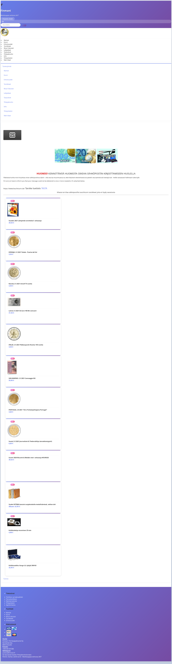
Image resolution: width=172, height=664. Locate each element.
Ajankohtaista (10, 605)
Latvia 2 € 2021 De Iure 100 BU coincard (22, 311)
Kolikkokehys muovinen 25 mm (20, 530)
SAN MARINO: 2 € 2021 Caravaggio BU (22, 378)
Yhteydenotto (8, 54)
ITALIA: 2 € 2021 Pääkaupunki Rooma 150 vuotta (26, 345)
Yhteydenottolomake (24, 655)
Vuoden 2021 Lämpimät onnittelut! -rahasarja (25, 221)
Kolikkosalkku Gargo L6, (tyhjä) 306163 (22, 565)
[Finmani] (5, 36)
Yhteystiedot (8, 58)
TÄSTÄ (44, 188)
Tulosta (5, 579)
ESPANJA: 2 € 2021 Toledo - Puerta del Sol (23, 252)
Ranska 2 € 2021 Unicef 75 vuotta (20, 284)
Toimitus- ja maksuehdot (14, 597)
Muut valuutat (11, 617)
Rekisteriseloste (11, 601)
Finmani (6, 10)
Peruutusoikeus (11, 599)
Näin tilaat (7, 60)
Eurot (6, 42)
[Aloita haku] (23, 25)
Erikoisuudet (8, 44)
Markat (6, 40)
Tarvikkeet (7, 46)
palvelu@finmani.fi (9, 653)
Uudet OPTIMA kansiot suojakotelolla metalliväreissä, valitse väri (32, 504)
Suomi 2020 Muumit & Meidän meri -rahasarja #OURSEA (29, 458)
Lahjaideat (7, 50)
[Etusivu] (2, 6)
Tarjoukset (7, 52)
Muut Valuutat (9, 48)
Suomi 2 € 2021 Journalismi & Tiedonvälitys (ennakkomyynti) (30, 441)
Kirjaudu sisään (8, 19)
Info (5, 56)
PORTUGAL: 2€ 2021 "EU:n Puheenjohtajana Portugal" (28, 410)
